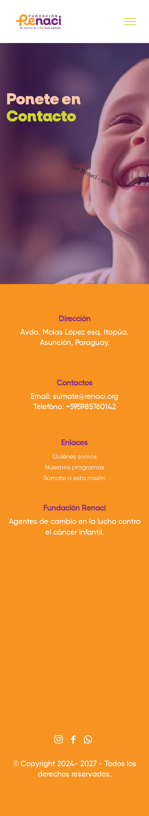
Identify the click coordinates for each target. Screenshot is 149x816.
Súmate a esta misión (74, 478)
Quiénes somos (74, 457)
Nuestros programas (74, 468)
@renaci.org (98, 396)
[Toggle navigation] (130, 22)
